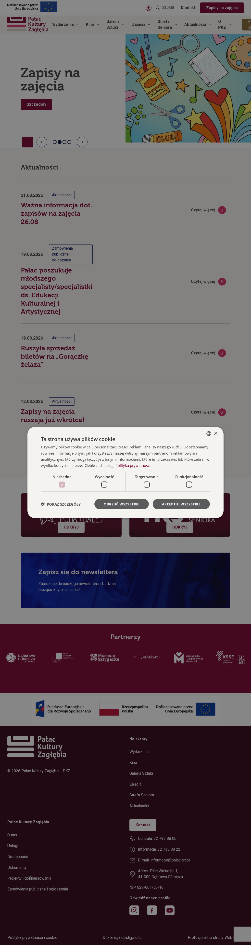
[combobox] (208, 433)
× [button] (215, 433)
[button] (61, 504)
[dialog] (125, 472)
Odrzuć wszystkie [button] (121, 503)
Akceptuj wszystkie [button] (181, 503)
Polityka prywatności (133, 465)
